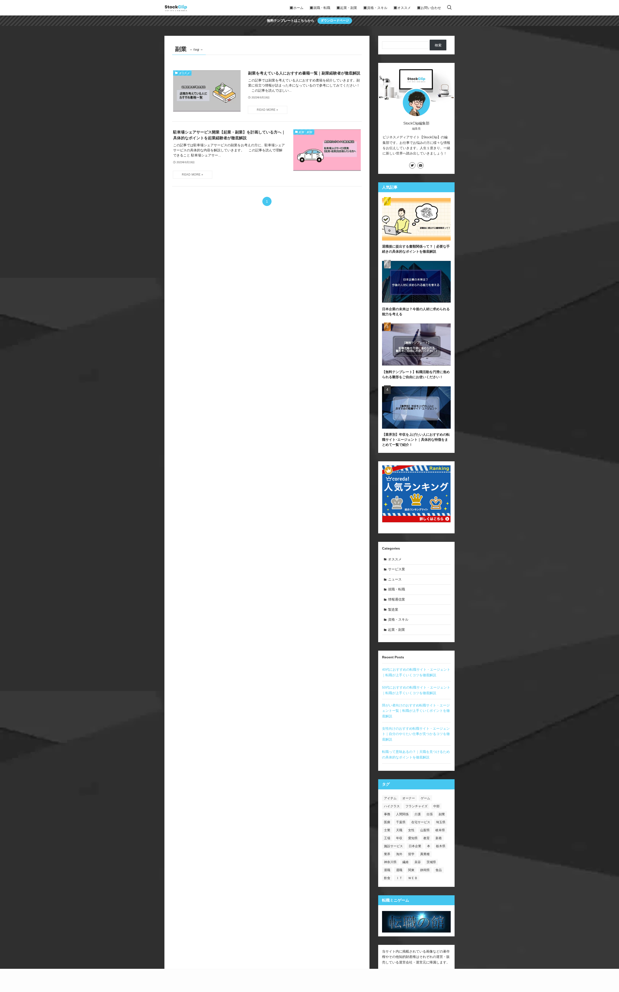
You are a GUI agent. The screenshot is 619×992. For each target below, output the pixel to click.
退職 (387, 870)
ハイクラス (392, 806)
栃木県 (440, 846)
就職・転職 (396, 589)
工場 (387, 838)
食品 (438, 870)
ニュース (395, 579)
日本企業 (415, 846)
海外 (399, 854)
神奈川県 (390, 862)
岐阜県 (440, 830)
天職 (399, 830)
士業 (387, 830)
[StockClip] (176, 8)
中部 (436, 806)
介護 (417, 814)
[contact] (420, 165)
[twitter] (412, 165)
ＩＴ (399, 878)
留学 (411, 854)
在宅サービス (420, 822)
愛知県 (413, 838)
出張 (430, 814)
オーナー (408, 798)
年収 (399, 838)
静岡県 (425, 870)
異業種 (425, 854)
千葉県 (400, 822)
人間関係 (402, 814)
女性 (411, 830)
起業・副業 (396, 630)
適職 (399, 870)
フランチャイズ (416, 806)
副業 (442, 814)
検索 (438, 45)
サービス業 (396, 569)
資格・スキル (398, 619)
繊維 (405, 862)
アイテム (390, 798)
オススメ (395, 559)
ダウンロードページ (335, 20)
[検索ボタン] (449, 7)
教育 (426, 838)
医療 (387, 822)
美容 (417, 862)
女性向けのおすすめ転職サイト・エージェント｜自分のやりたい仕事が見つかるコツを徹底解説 (416, 734)
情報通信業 (396, 599)
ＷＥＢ (413, 878)
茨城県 (431, 862)
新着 (438, 838)
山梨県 (425, 830)
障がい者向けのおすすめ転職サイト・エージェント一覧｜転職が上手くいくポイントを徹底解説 (416, 710)
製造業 (393, 609)
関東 (411, 870)
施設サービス (393, 846)
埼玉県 (440, 822)
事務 (387, 814)
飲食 (387, 878)
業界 (387, 854)
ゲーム (425, 798)
